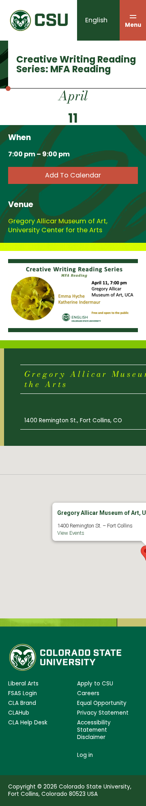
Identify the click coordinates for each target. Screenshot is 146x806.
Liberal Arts (23, 683)
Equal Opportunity (102, 703)
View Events (70, 533)
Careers (88, 693)
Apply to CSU (95, 683)
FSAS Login (22, 693)
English (96, 20)
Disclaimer (91, 737)
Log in (85, 755)
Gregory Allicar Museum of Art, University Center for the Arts (57, 225)
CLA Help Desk (27, 722)
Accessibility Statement (94, 726)
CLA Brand (22, 703)
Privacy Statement (103, 713)
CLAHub (18, 713)
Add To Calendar (73, 175)
